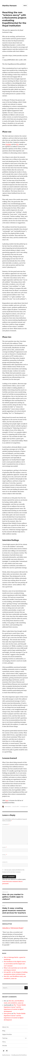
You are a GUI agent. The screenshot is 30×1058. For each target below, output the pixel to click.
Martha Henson (9, 6)
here (7, 800)
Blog (3, 1030)
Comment (5, 824)
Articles (4, 1045)
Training (4, 1038)
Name (4, 847)
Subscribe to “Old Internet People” (13, 928)
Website (5, 862)
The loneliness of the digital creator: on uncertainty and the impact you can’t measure (15, 964)
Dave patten (7, 1013)
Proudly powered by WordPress (19, 1055)
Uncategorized (24, 806)
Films (4, 1042)
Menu (25, 5)
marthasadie (7, 806)
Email (4, 854)
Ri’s (17, 144)
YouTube (8, 144)
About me (5, 1027)
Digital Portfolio (7, 1034)
